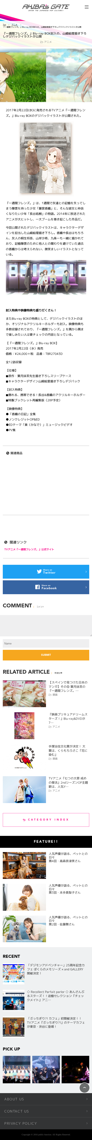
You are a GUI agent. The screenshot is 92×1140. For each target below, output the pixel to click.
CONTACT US (16, 1111)
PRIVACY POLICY (20, 1123)
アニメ (14, 24)
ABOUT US (14, 1099)
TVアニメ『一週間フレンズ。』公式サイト (29, 549)
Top (4, 24)
